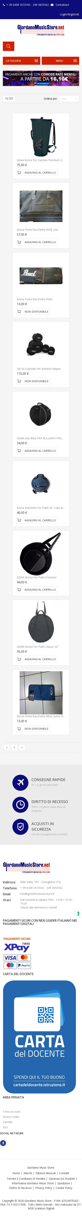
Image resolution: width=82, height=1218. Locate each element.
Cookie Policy (64, 1188)
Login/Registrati (69, 14)
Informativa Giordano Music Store (33, 1183)
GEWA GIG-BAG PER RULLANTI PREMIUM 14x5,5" (48, 438)
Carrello (7, 1122)
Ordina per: (50, 98)
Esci (5, 1127)
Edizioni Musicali (46, 1173)
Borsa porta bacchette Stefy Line (37, 229)
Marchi (28, 1173)
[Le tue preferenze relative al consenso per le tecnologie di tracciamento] (78, 913)
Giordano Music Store (40, 1167)
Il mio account (11, 1111)
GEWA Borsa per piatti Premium (37, 577)
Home (16, 1173)
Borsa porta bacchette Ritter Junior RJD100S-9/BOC (49, 716)
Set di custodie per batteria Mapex (39, 368)
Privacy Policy (43, 1188)
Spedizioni (63, 1183)
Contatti (64, 1173)
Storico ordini (11, 1117)
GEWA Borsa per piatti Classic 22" (38, 646)
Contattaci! (62, 5)
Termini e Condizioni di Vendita (26, 1178)
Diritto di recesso (20, 1188)
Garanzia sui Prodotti (62, 1178)
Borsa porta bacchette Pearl (34, 299)
